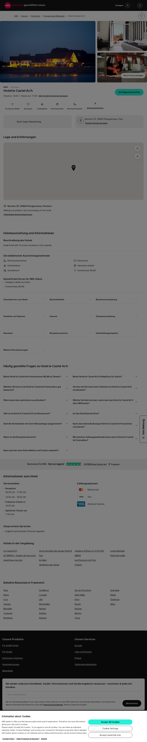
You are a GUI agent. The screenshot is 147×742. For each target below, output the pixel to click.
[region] (73, 726)
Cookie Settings (110, 728)
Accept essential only (110, 735)
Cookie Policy (8, 739)
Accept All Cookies (110, 722)
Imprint (44, 739)
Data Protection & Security (28, 739)
